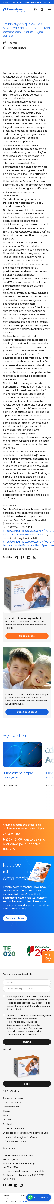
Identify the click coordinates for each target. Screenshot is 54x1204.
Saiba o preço (27, 635)
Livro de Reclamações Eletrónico (20, 1137)
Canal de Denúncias (13, 1128)
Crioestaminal (22, 1201)
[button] (50, 2)
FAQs (5, 1115)
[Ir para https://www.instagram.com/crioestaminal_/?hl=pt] (21, 1185)
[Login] (35, 9)
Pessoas (7, 1119)
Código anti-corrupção (15, 1141)
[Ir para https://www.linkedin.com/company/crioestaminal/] (15, 1185)
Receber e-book (15, 918)
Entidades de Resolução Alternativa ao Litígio (26, 1132)
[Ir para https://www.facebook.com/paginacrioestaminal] (4, 1185)
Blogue (6, 1111)
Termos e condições (7, 1197)
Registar (27, 1041)
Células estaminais (13, 1097)
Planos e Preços (11, 1106)
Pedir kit (27, 1083)
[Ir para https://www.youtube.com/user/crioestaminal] (10, 1185)
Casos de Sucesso (27, 711)
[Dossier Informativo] (42, 9)
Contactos (8, 1124)
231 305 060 (11, 834)
